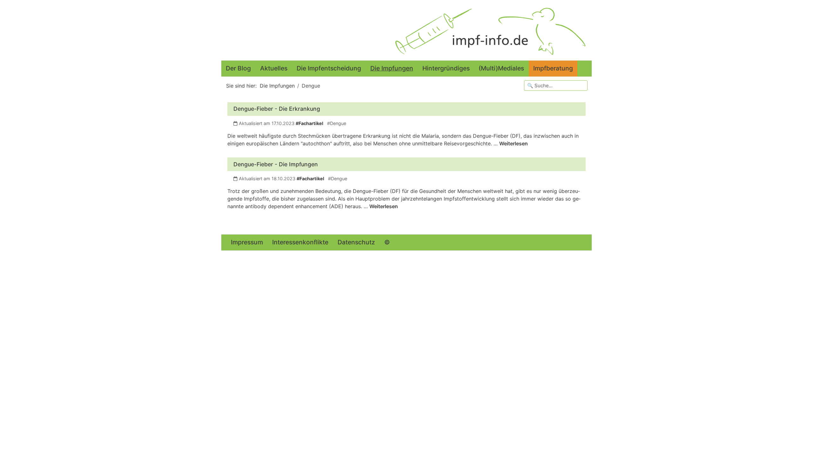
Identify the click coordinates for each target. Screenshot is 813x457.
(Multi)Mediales (501, 68)
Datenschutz (356, 242)
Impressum (247, 242)
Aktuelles (273, 68)
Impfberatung (553, 68)
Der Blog (238, 68)
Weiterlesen (513, 143)
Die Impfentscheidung (329, 68)
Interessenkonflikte (300, 242)
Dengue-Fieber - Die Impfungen (275, 164)
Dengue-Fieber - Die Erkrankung (276, 108)
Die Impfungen (391, 68)
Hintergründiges (446, 68)
